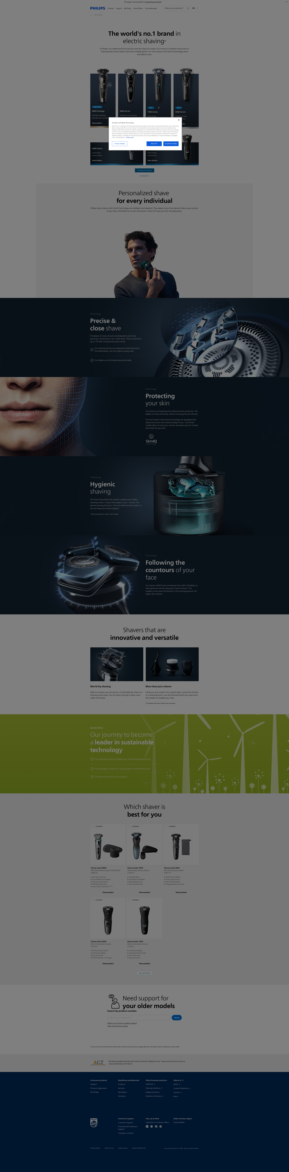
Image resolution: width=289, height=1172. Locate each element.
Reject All (154, 144)
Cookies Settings (119, 144)
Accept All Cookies (171, 144)
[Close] (178, 119)
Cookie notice (130, 137)
